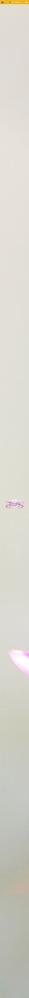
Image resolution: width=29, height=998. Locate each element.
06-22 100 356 (15, 2)
